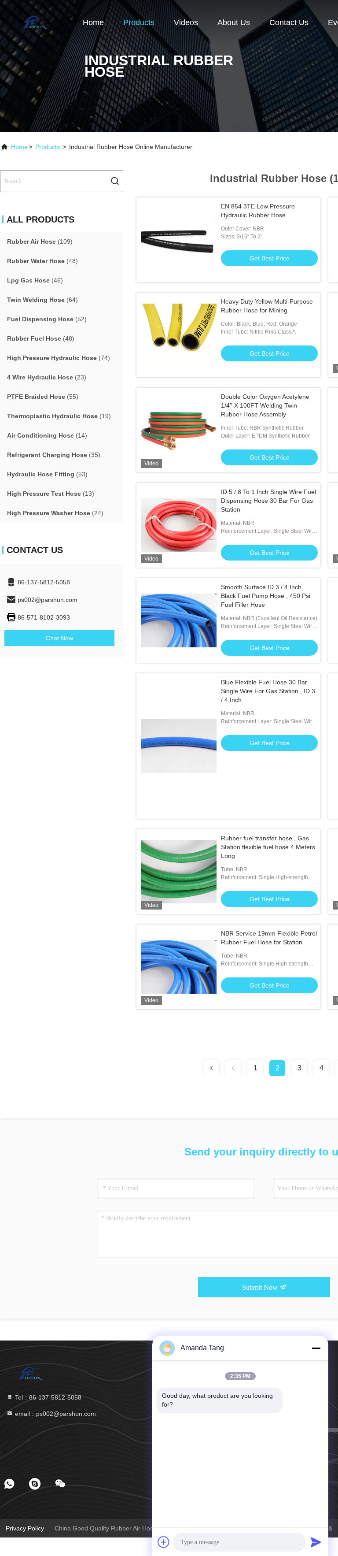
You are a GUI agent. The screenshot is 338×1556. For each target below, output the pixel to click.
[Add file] (164, 1542)
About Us (233, 22)
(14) (47, 435)
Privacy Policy (25, 1528)
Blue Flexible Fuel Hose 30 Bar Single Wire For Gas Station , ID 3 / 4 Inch (268, 691)
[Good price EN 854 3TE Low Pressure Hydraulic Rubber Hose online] (179, 240)
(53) (47, 474)
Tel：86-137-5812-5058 (47, 1397)
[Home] (35, 22)
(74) (58, 357)
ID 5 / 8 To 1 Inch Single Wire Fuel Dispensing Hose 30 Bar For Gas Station (268, 500)
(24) (55, 512)
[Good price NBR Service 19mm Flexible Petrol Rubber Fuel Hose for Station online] (179, 967)
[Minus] (316, 1348)
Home (93, 22)
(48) (42, 260)
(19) (59, 416)
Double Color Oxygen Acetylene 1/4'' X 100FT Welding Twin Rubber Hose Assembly (265, 405)
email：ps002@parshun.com (54, 1413)
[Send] (316, 1542)
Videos (186, 22)
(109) (40, 241)
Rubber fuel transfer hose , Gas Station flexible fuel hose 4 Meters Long (268, 847)
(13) (50, 493)
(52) (47, 319)
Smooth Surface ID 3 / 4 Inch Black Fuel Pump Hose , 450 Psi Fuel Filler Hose (265, 595)
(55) (42, 396)
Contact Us (289, 22)
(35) (53, 454)
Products (138, 22)
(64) (42, 299)
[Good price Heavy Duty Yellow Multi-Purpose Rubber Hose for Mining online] (179, 335)
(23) (46, 377)
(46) (35, 280)
